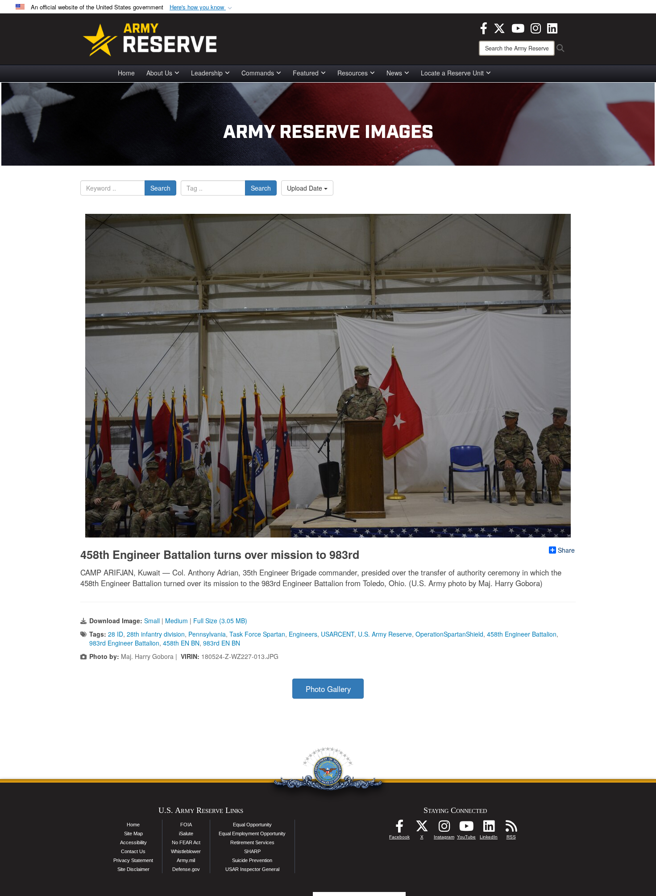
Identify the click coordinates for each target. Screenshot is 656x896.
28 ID (115, 633)
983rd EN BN (221, 642)
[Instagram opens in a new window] (536, 27)
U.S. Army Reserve (385, 633)
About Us (159, 72)
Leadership (207, 72)
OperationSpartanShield (449, 633)
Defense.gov (186, 869)
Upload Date (305, 187)
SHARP (252, 851)
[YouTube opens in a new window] (517, 27)
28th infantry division (156, 633)
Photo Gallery (328, 688)
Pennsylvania (207, 633)
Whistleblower (186, 851)
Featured (306, 72)
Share (566, 550)
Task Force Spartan (257, 633)
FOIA (186, 824)
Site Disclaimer (133, 869)
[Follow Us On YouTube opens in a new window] (466, 828)
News (394, 72)
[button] (202, 7)
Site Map (133, 833)
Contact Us (133, 851)
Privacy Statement (133, 860)
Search (160, 187)
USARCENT (337, 633)
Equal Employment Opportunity (252, 833)
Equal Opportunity (252, 824)
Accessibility (133, 842)
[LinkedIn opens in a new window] (552, 27)
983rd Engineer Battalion (124, 642)
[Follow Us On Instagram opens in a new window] (444, 828)
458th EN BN (181, 642)
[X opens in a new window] (499, 27)
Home (126, 72)
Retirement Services (252, 842)
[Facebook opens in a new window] (483, 27)
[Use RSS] (511, 828)
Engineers (303, 633)
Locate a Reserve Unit (452, 72)
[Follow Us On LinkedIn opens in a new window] (488, 828)
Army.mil (186, 860)
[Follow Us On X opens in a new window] (422, 828)
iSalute (186, 833)
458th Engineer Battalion (521, 633)
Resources (352, 72)
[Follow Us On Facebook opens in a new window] (399, 828)
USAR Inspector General (252, 869)
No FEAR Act (186, 842)
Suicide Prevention (252, 860)
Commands (257, 72)
